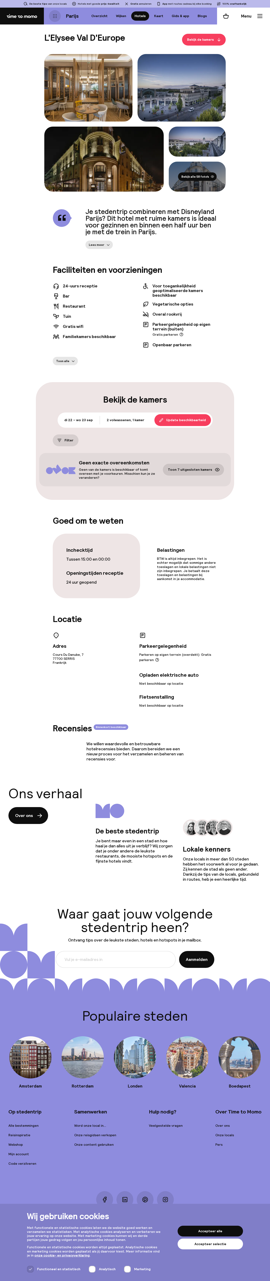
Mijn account (18, 1154)
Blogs (202, 16)
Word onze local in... (90, 1125)
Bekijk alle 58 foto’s (195, 177)
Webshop (15, 1144)
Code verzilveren (22, 1163)
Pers (219, 1144)
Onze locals (224, 1135)
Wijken (121, 16)
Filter (69, 440)
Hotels (140, 16)
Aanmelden (197, 959)
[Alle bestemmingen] (55, 16)
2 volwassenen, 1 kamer (125, 420)
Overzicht (99, 16)
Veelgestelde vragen (166, 1125)
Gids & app (180, 16)
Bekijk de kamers (200, 39)
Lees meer (96, 245)
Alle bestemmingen (23, 1125)
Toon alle (62, 361)
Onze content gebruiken (94, 1144)
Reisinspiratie (19, 1135)
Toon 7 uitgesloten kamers (190, 470)
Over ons (24, 815)
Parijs (72, 16)
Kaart (158, 16)
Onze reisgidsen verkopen (95, 1135)
